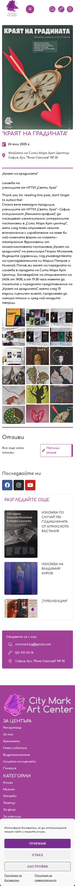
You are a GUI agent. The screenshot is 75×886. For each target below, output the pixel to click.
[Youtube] (30, 485)
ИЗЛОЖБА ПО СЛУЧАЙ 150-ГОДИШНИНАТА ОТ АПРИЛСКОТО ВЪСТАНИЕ (55, 522)
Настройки (37, 866)
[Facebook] (7, 485)
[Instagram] (19, 485)
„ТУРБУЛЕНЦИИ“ (54, 601)
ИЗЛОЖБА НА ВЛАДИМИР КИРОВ (52, 569)
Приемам (37, 843)
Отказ (37, 855)
